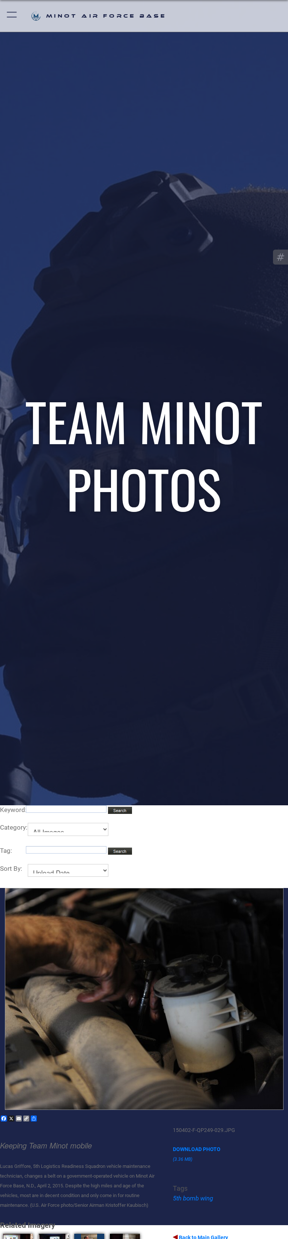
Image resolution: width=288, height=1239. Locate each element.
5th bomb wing (193, 1198)
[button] (12, 16)
